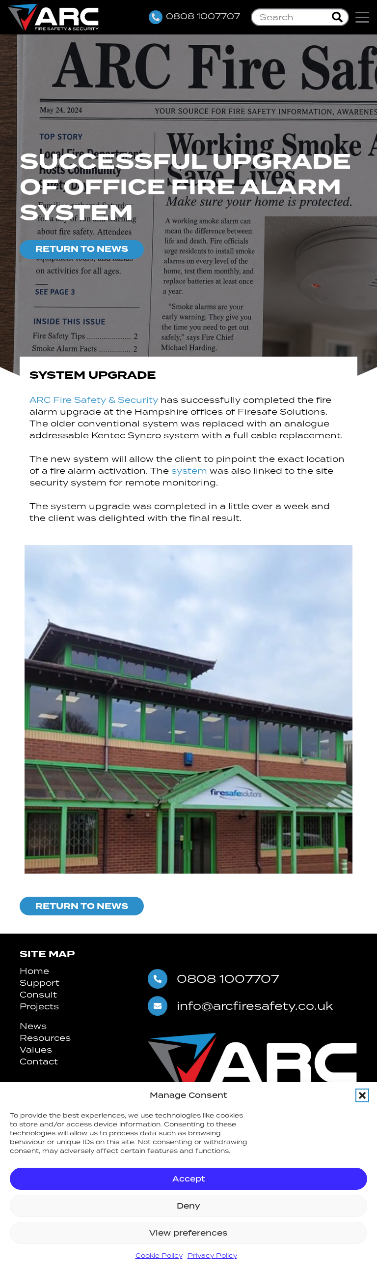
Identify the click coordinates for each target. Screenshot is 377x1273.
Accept (188, 1179)
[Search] (337, 17)
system (190, 470)
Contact (39, 1061)
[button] (362, 1095)
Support (39, 982)
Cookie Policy (159, 1255)
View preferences (188, 1233)
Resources (45, 1037)
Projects (39, 1006)
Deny (188, 1206)
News (33, 1026)
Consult (38, 994)
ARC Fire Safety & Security (93, 399)
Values (36, 1049)
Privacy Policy (212, 1255)
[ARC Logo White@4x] (53, 17)
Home (34, 971)
